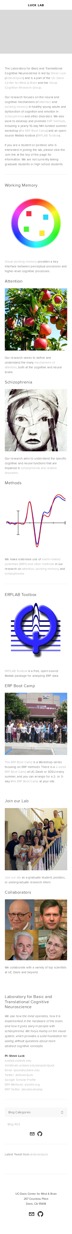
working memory (16, 107)
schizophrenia (14, 116)
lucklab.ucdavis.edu (18, 1060)
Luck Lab (36, 5)
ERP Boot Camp (20, 685)
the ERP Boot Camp (33, 130)
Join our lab (13, 877)
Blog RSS (14, 1124)
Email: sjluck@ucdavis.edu (22, 1070)
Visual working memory (21, 261)
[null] (39, 1133)
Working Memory (21, 185)
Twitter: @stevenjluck (19, 1075)
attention (45, 102)
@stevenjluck (14, 78)
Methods (13, 482)
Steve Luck (58, 73)
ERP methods (56, 121)
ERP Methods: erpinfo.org (22, 1084)
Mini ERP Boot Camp (25, 781)
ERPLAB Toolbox (48, 135)
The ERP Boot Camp (18, 762)
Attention (14, 281)
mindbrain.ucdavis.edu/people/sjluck (30, 1065)
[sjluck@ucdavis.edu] (32, 1133)
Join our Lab (17, 800)
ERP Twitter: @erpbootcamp (24, 1089)
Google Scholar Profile (20, 1080)
